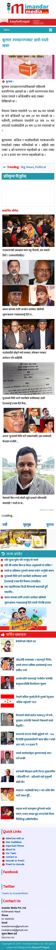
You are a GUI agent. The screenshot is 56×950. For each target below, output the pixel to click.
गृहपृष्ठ (27, 525)
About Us (10, 850)
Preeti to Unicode (15, 864)
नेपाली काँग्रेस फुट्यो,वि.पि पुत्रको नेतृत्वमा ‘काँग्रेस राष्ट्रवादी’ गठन (35, 699)
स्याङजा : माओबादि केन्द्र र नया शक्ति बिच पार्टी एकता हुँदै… (35, 793)
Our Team (11, 853)
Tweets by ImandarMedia (15, 893)
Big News (27, 167)
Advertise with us (15, 838)
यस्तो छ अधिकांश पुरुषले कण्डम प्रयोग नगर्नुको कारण (29, 571)
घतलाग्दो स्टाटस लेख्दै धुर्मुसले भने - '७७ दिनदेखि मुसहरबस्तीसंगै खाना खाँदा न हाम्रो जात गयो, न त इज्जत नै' (35, 739)
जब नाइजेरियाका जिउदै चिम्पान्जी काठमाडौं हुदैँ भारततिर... (26, 589)
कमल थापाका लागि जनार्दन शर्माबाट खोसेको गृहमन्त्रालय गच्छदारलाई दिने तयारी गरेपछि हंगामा (27, 600)
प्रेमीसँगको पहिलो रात (26, 641)
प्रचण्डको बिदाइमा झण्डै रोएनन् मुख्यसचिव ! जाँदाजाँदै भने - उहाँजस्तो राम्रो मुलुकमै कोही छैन (35, 776)
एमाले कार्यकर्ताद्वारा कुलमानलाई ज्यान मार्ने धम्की (33, 756)
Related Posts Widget (47, 510)
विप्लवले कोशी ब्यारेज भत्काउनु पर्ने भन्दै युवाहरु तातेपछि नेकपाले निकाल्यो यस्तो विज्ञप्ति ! (34, 720)
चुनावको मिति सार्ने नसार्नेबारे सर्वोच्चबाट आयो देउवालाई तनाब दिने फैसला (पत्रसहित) (25, 579)
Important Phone (15, 846)
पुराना (50, 525)
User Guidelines (14, 842)
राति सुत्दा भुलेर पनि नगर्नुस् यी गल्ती (21, 560)
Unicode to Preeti (15, 861)
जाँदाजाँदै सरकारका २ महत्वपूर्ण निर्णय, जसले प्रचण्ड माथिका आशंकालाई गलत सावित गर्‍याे (34, 665)
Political (40, 167)
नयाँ (4, 525)
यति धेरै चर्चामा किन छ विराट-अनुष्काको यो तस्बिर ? (28, 565)
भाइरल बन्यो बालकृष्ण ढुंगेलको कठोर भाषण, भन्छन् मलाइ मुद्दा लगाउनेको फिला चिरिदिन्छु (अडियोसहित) (35, 814)
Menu (6, 30)
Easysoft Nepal (40, 947)
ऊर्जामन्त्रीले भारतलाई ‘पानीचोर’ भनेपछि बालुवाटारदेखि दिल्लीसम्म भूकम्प (34, 681)
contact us (11, 857)
